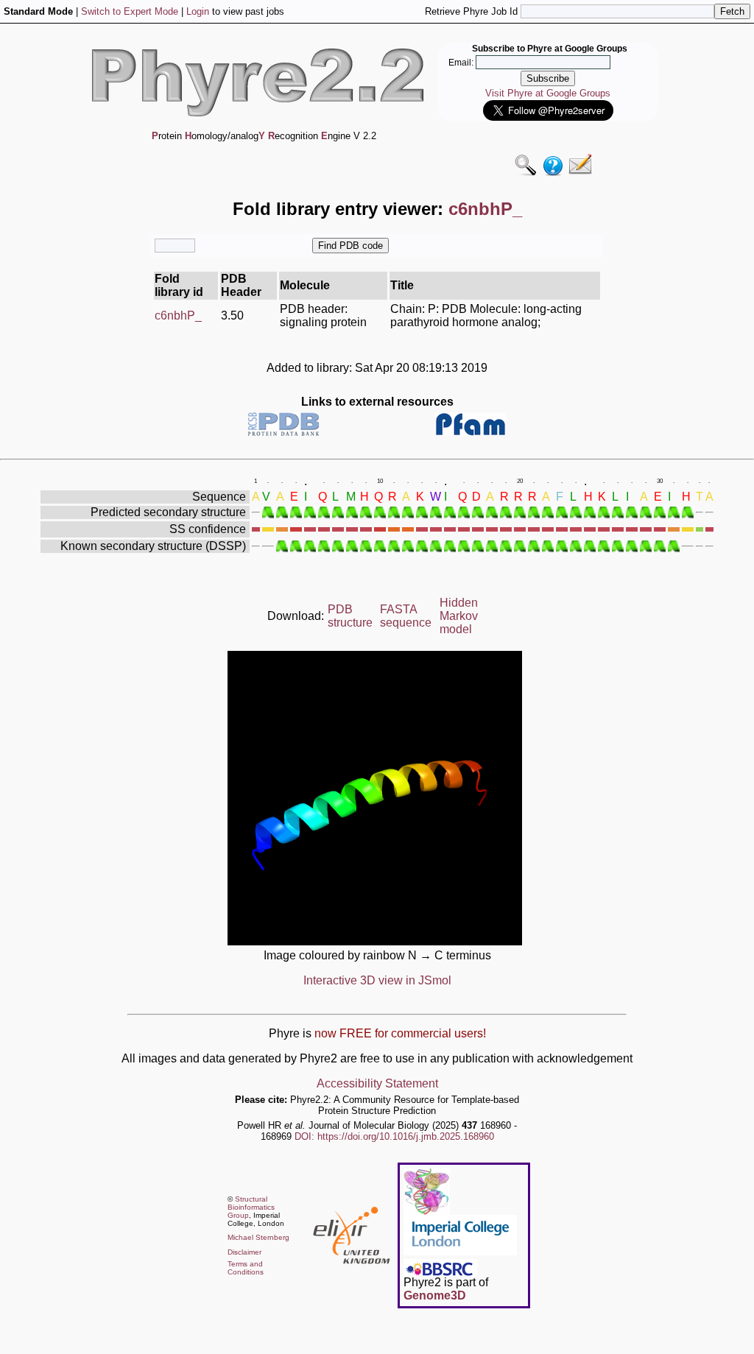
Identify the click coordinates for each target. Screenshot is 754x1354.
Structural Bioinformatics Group (251, 1207)
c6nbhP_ (178, 315)
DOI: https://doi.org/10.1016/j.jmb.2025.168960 (394, 1136)
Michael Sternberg (258, 1237)
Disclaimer (244, 1252)
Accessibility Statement (377, 1083)
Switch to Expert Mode (129, 11)
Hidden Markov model (459, 615)
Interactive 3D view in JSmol (377, 980)
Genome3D (435, 1295)
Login (197, 11)
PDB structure (350, 616)
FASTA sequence (405, 616)
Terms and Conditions (246, 1268)
